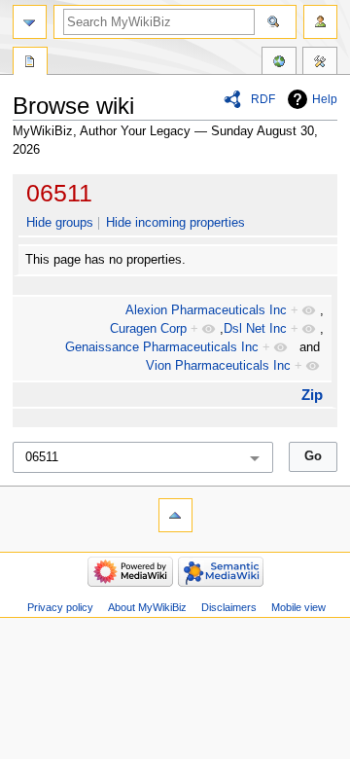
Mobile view (298, 607)
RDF (263, 99)
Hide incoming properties (175, 223)
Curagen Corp (148, 329)
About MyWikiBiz (147, 607)
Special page (30, 63)
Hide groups (59, 223)
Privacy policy (60, 607)
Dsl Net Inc (255, 329)
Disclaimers (229, 607)
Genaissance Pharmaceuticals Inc (162, 347)
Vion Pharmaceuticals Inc (218, 366)
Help (324, 99)
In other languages (279, 63)
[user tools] (320, 22)
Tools (319, 63)
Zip (312, 394)
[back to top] (175, 515)
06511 (59, 192)
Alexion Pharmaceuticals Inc (206, 310)
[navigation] (30, 22)
